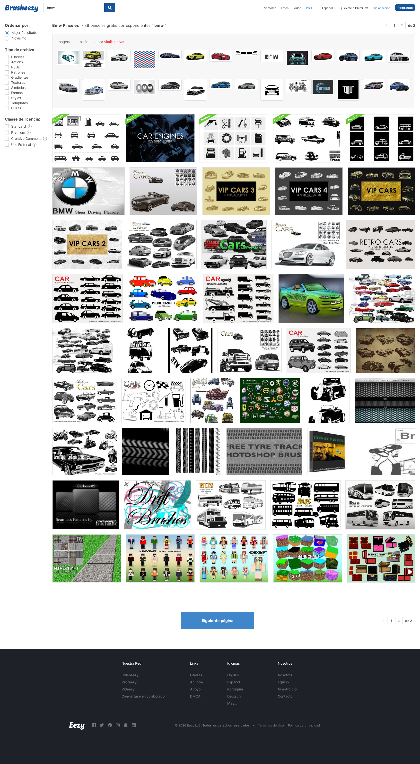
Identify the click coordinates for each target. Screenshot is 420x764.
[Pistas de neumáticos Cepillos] (145, 451)
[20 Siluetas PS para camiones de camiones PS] (238, 298)
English (233, 675)
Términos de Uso (271, 725)
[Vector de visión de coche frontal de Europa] (271, 90)
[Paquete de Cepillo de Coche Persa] (234, 244)
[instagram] (118, 725)
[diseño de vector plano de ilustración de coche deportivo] (68, 86)
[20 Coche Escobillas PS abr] (306, 244)
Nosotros (285, 675)
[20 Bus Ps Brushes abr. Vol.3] (380, 504)
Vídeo (297, 8)
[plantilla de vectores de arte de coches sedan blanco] (119, 56)
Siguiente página (217, 620)
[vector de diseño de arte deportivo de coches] (170, 54)
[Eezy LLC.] (77, 725)
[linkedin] (134, 725)
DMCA (195, 696)
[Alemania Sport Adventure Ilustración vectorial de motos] (297, 86)
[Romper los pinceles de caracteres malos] (361, 451)
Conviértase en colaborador (144, 696)
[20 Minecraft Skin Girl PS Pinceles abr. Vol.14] (234, 558)
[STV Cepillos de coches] (190, 350)
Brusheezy (130, 675)
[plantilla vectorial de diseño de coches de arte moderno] (221, 84)
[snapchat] (125, 725)
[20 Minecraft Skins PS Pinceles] (160, 558)
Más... (232, 703)
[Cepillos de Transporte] (84, 451)
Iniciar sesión (381, 8)
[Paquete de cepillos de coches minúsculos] (86, 138)
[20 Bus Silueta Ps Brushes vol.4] (306, 504)
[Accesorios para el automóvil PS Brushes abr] (153, 400)
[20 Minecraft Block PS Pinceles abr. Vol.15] (307, 558)
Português (235, 689)
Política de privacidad (304, 725)
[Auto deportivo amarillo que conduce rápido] (93, 59)
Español (233, 682)
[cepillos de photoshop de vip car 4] (309, 191)
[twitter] (102, 725)
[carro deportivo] (311, 298)
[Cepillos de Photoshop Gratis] (380, 244)
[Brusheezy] (21, 8)
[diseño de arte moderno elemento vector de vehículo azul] (348, 56)
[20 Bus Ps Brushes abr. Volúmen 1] (231, 504)
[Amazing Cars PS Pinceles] (163, 191)
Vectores (270, 8)
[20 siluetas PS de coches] (87, 298)
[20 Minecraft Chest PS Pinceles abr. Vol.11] (381, 558)
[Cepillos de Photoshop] (160, 138)
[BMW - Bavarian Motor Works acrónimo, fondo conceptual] (144, 87)
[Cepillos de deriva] (157, 504)
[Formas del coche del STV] (140, 350)
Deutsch (234, 696)
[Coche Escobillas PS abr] (250, 350)
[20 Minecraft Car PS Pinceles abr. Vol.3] (163, 298)
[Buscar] (109, 7)
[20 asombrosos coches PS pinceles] (162, 244)
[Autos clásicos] (382, 298)
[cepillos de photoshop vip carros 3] (236, 191)
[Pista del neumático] (264, 451)
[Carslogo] (270, 400)
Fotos (285, 8)
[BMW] (88, 191)
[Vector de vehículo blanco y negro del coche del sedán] (195, 90)
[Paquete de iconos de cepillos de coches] (381, 138)
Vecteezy (129, 682)
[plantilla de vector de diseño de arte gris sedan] (246, 84)
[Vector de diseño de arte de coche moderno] (195, 55)
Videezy (128, 689)
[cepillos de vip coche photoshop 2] (87, 244)
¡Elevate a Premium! (354, 8)
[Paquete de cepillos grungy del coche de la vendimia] (307, 138)
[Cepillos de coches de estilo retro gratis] (385, 350)
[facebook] (94, 725)
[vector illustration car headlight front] (246, 53)
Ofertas (196, 675)
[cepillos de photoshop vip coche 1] (381, 191)
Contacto (285, 696)
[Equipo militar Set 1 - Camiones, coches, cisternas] (212, 400)
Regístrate (405, 7)
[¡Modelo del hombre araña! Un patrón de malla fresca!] (385, 400)
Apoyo (195, 689)
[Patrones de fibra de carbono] (85, 504)
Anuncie (196, 682)
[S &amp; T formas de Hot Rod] (327, 400)
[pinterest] (110, 725)
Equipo (283, 682)
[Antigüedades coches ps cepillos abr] (84, 400)
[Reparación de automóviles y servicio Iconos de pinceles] (234, 138)
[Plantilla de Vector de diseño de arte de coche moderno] (322, 55)
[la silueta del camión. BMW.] (68, 57)
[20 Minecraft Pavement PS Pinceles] (86, 558)
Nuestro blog (288, 689)
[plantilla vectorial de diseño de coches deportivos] (373, 84)
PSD (309, 8)
